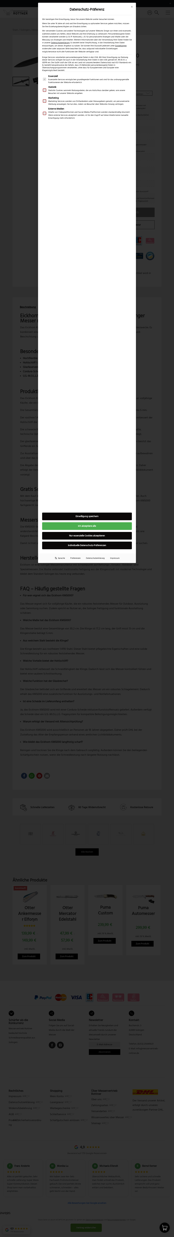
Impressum (115, 558)
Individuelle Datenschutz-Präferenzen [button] (87, 545)
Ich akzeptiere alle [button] (87, 526)
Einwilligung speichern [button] (87, 516)
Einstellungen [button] (121, 45)
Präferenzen (75, 558)
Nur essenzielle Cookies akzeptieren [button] (87, 535)
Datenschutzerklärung (60, 42)
